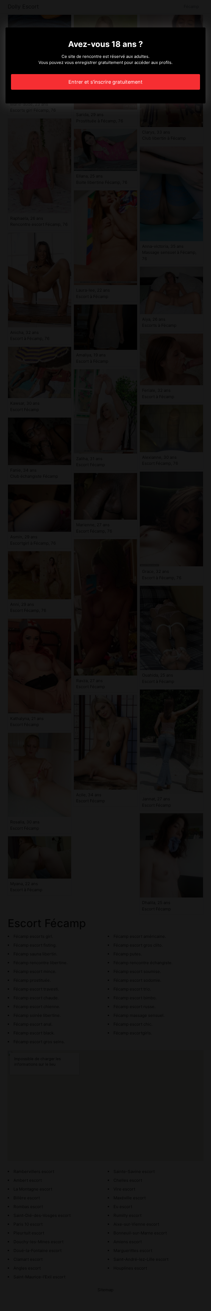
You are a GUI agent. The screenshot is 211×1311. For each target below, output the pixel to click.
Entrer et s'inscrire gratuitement (105, 82)
